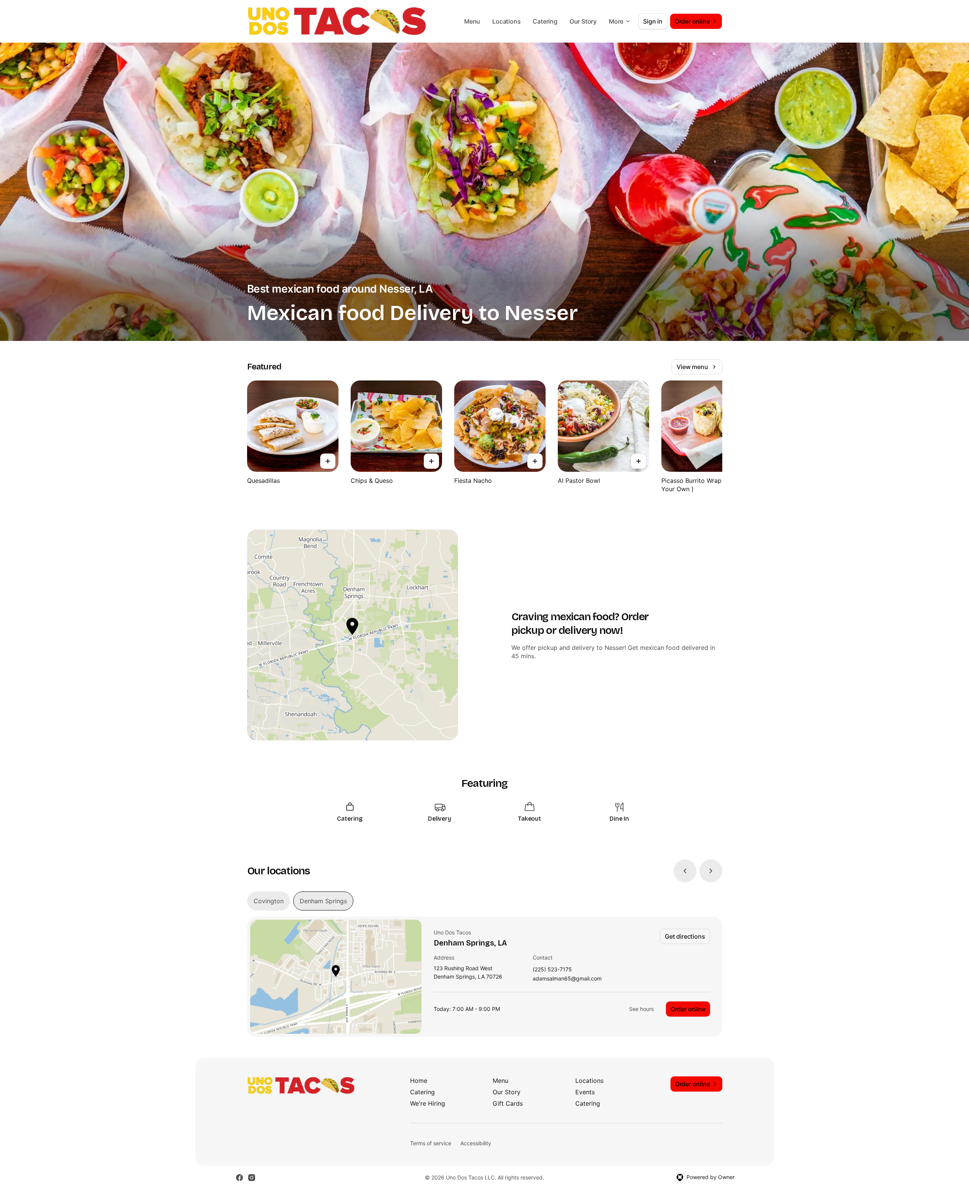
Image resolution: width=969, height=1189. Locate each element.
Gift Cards (508, 1103)
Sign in (652, 21)
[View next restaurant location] (710, 871)
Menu (472, 21)
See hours (641, 1009)
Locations (506, 21)
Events (585, 1092)
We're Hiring (427, 1103)
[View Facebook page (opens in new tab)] (239, 1177)
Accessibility (475, 1143)
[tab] (268, 900)
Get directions (685, 936)
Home (418, 1080)
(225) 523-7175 (552, 969)
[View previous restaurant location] (685, 871)
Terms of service (430, 1143)
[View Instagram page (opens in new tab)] (251, 1177)
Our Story (583, 21)
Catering (545, 21)
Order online (688, 1009)
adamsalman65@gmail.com (567, 978)
